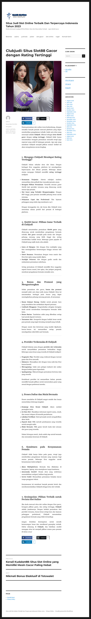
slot (66, 71)
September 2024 (71, 125)
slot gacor (40, 37)
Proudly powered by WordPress (64, 611)
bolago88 (68, 88)
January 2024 (70, 129)
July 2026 (69, 102)
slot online (49, 37)
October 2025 (70, 110)
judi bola (24, 37)
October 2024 (70, 123)
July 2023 (69, 132)
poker (32, 37)
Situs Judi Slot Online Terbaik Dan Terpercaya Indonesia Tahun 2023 (25, 611)
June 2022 (69, 140)
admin (8, 121)
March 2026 (70, 108)
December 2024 (71, 119)
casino (16, 37)
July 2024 (69, 127)
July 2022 (69, 138)
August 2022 (70, 136)
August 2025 (70, 114)
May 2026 (69, 106)
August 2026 (70, 100)
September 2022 (71, 134)
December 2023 (71, 130)
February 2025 (71, 117)
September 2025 (71, 112)
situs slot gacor (69, 80)
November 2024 (71, 121)
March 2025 (70, 115)
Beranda (9, 37)
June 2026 (70, 104)
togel (58, 37)
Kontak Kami (66, 37)
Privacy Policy (11, 599)
